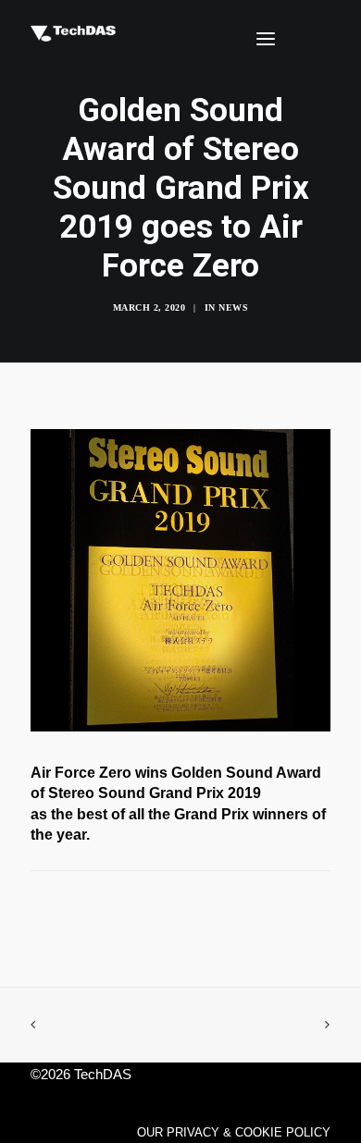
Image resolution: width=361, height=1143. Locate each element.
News (233, 307)
